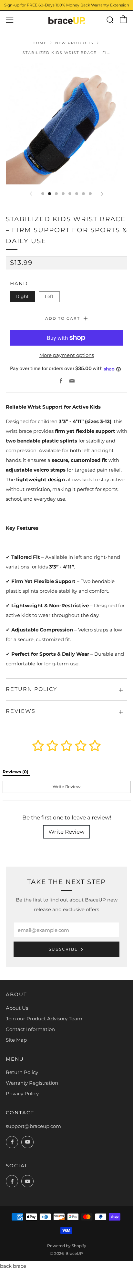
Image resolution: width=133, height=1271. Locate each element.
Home (40, 43)
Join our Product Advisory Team (44, 1019)
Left (49, 296)
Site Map (16, 1040)
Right (22, 296)
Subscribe (63, 949)
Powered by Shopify (66, 1245)
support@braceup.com (33, 1126)
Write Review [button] (66, 786)
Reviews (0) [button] (16, 771)
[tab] (42, 193)
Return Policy (22, 1072)
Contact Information (30, 1029)
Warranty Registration (32, 1083)
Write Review (66, 831)
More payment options (66, 355)
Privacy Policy (22, 1093)
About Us (17, 1008)
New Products (74, 43)
